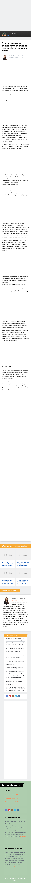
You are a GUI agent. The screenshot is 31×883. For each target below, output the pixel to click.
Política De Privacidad (11, 802)
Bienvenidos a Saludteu (11, 798)
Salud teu (12, 878)
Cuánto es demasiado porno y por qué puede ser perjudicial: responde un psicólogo (15, 657)
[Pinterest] (10, 696)
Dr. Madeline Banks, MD (17, 55)
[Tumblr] (18, 696)
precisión (23, 836)
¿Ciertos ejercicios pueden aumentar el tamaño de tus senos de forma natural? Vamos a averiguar (15, 663)
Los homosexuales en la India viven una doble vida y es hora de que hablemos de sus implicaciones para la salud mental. (15, 689)
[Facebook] (7, 696)
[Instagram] (13, 696)
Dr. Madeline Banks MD (17, 600)
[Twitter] (16, 696)
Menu (12, 33)
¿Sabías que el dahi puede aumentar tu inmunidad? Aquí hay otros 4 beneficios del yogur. (15, 644)
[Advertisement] (15, 15)
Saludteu (15, 880)
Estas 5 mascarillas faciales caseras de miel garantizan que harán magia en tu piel (15, 677)
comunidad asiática (10, 867)
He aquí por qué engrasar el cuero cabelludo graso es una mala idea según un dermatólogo (15, 683)
